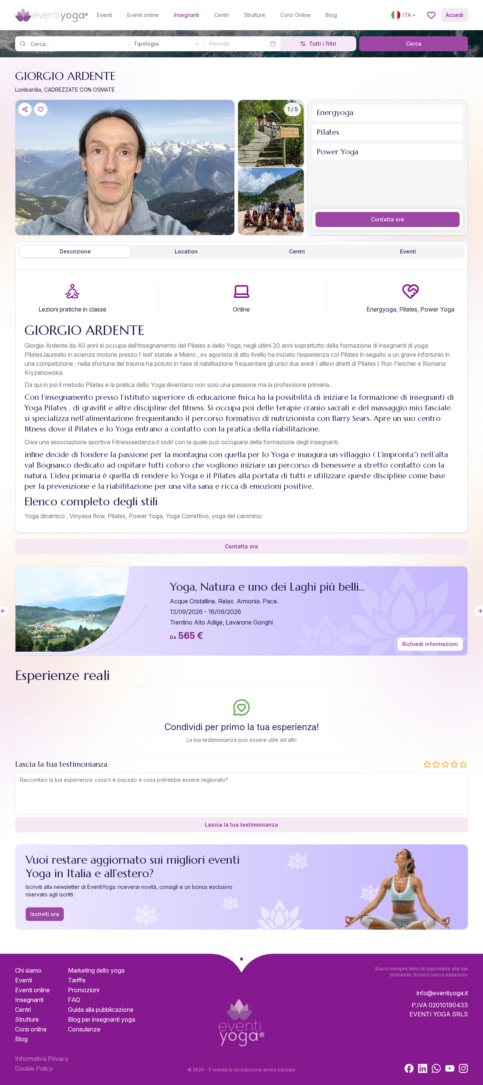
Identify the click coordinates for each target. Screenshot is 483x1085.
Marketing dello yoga (96, 970)
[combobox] (167, 43)
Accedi (454, 15)
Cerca (413, 43)
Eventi (104, 15)
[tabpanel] (241, 402)
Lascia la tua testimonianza (241, 824)
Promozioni (83, 990)
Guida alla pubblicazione (101, 1009)
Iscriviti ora (44, 914)
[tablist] (241, 251)
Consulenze (84, 1029)
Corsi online (31, 1029)
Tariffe (77, 980)
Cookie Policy (34, 1068)
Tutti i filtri (322, 43)
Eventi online (143, 15)
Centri (221, 15)
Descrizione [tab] (75, 251)
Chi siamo (28, 970)
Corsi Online (295, 15)
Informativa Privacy (42, 1058)
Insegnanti (186, 15)
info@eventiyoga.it (442, 993)
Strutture (254, 15)
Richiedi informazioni (430, 644)
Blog (331, 15)
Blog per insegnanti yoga (101, 1019)
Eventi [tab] (408, 251)
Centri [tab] (297, 251)
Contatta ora (387, 219)
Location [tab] (186, 251)
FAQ (74, 1000)
